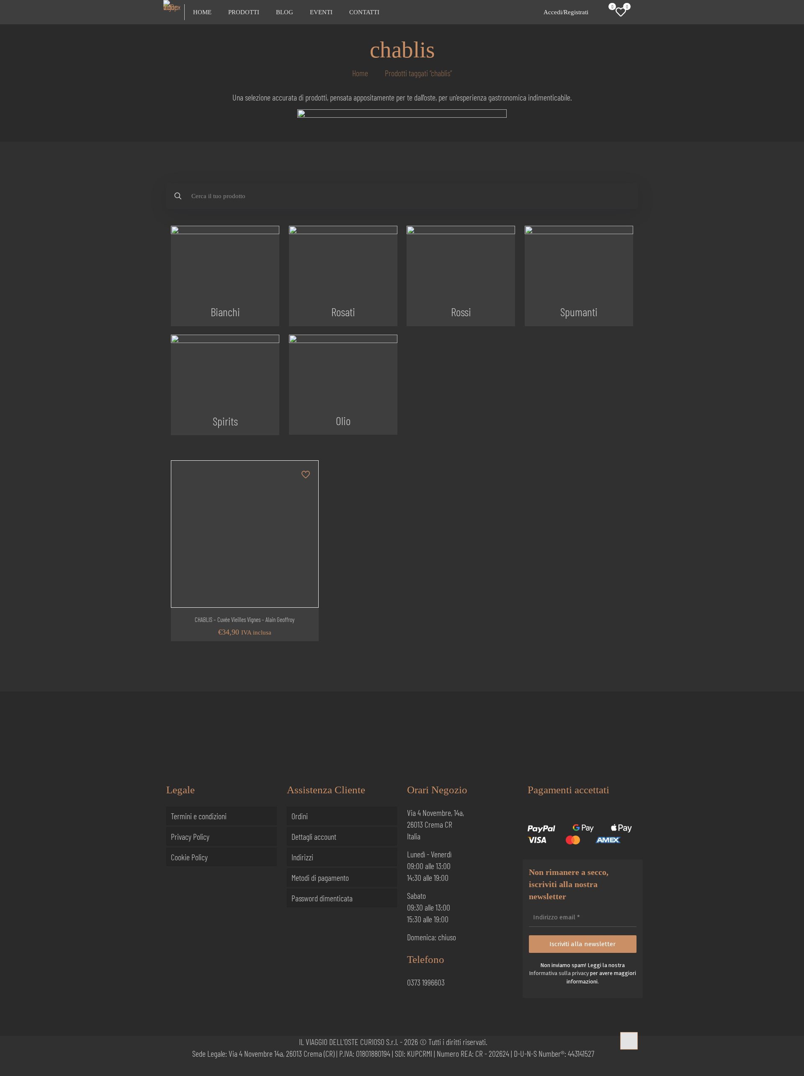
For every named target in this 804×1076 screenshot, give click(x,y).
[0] (606, 12)
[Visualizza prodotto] (306, 490)
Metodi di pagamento (320, 877)
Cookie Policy (189, 857)
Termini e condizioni (199, 816)
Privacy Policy (190, 836)
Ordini (299, 816)
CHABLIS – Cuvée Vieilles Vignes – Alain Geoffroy (244, 619)
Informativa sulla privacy (559, 973)
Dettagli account (313, 836)
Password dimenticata (322, 898)
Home (360, 73)
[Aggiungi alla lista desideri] (306, 508)
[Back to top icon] (629, 1041)
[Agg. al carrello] (306, 472)
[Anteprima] (306, 526)
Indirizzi (302, 857)
